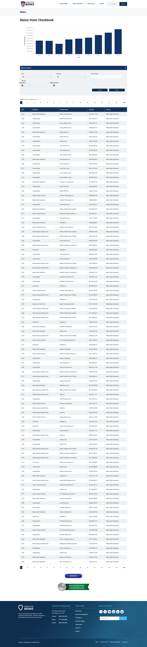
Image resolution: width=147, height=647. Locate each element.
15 (116, 102)
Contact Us (125, 642)
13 (102, 102)
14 (109, 102)
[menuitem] (63, 3)
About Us (78, 628)
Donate (123, 4)
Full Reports (78, 617)
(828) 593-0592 (63, 616)
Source (108, 109)
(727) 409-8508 (63, 619)
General (54, 616)
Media (53, 619)
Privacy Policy (104, 642)
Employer (58, 73)
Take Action (78, 624)
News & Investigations (81, 614)
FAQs (96, 642)
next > (124, 102)
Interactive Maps (80, 621)
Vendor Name (94, 73)
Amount (24, 80)
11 (87, 102)
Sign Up (123, 618)
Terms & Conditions (115, 642)
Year (23, 73)
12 (94, 102)
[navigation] (81, 3)
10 (80, 102)
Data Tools (78, 611)
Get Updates (113, 4)
